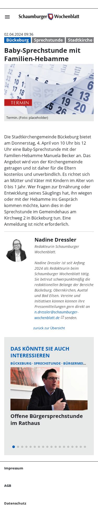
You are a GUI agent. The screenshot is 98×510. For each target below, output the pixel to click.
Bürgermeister (77, 363)
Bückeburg (17, 40)
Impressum (13, 468)
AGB (7, 485)
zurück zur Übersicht (49, 328)
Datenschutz (15, 503)
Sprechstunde (48, 40)
